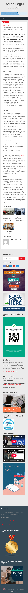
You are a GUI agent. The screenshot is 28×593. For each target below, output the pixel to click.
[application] (14, 441)
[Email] (17, 266)
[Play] (5, 446)
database (22, 89)
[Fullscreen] (23, 446)
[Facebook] (4, 266)
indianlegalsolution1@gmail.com (12, 384)
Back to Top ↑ (14, 591)
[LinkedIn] (10, 266)
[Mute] (21, 446)
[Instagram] (7, 266)
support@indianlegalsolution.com (9, 524)
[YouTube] (14, 266)
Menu (2, 18)
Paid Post (9, 25)
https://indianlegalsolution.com (10, 371)
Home (4, 25)
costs (22, 155)
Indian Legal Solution (14, 5)
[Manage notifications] (4, 589)
